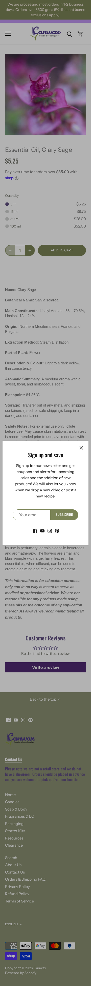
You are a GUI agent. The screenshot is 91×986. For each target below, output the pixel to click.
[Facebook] (35, 530)
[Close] (81, 448)
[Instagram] (50, 530)
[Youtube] (42, 530)
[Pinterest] (57, 530)
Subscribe (64, 514)
